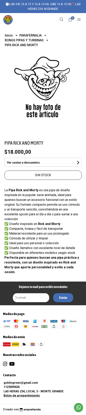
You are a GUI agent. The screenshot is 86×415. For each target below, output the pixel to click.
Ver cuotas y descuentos (23, 162)
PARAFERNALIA (30, 35)
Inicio (9, 35)
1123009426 (12, 387)
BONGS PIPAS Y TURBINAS (24, 40)
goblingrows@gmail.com (21, 382)
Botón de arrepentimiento (22, 395)
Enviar (63, 297)
